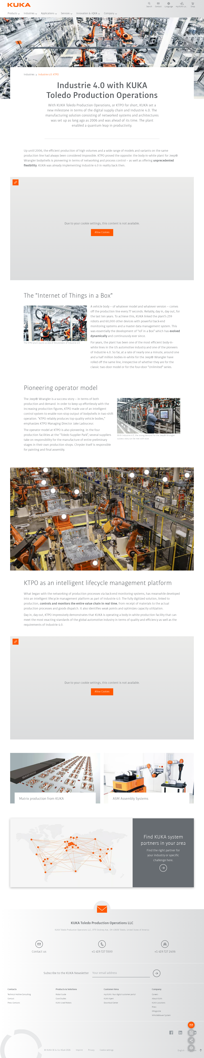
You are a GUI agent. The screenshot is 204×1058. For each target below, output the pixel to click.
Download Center (111, 1003)
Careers (155, 994)
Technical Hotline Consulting (19, 994)
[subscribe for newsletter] (156, 973)
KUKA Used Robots (64, 1003)
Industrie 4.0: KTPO (48, 74)
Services (65, 13)
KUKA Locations (158, 1003)
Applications (47, 13)
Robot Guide (61, 994)
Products (12, 13)
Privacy (91, 1050)
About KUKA (157, 999)
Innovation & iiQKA (86, 13)
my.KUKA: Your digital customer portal (120, 994)
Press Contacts (14, 1003)
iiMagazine (156, 1011)
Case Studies (61, 999)
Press (154, 1007)
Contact (11, 999)
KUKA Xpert (109, 999)
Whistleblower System (161, 1015)
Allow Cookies (102, 232)
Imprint (79, 1050)
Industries (29, 13)
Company (109, 13)
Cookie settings (106, 1050)
